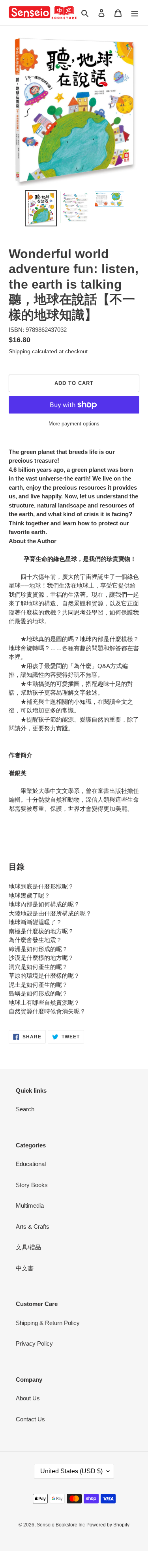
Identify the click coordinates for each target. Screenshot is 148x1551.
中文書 (25, 1268)
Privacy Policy (34, 1343)
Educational (31, 1163)
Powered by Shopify (107, 1525)
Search (25, 1109)
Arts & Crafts (32, 1226)
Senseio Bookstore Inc (61, 1525)
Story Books (32, 1184)
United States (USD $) (71, 1471)
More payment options (74, 424)
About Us (28, 1398)
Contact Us (30, 1419)
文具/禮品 (28, 1247)
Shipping (19, 351)
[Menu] (134, 12)
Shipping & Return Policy (48, 1322)
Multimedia (30, 1205)
